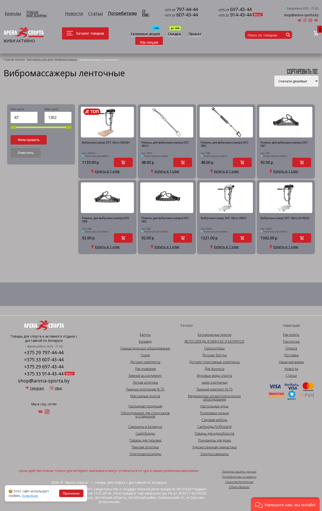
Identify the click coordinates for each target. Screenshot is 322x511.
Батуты (145, 334)
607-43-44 (181, 15)
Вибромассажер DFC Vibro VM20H (106, 143)
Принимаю (71, 493)
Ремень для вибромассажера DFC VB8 (106, 220)
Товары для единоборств (214, 433)
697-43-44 (235, 9)
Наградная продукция (145, 406)
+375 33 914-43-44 (43, 373)
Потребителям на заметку (239, 476)
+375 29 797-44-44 (43, 352)
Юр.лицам (149, 42)
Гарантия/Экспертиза (239, 482)
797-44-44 (181, 9)
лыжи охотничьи (214, 382)
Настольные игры (214, 406)
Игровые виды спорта (214, 375)
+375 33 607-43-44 (43, 359)
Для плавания (145, 368)
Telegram (36, 388)
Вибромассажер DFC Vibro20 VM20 (284, 218)
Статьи (95, 13)
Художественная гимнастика (214, 447)
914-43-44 (235, 15)
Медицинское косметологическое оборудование (214, 397)
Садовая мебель (214, 420)
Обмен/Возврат (239, 487)
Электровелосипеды (145, 454)
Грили (145, 355)
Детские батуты (214, 355)
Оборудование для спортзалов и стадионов (145, 414)
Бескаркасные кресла (214, 334)
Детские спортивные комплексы (214, 362)
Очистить (26, 152)
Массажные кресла (145, 396)
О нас (145, 12)
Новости (74, 13)
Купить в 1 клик (107, 171)
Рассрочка (291, 341)
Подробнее (30, 496)
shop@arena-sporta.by (301, 15)
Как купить (291, 334)
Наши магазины (36, 13)
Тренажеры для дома (214, 440)
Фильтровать (29, 139)
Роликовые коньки (214, 413)
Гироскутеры (214, 348)
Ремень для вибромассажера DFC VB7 (284, 144)
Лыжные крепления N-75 (145, 389)
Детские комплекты (145, 362)
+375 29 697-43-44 (43, 366)
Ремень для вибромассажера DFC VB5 (165, 220)
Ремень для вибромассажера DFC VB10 (165, 144)
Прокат (195, 34)
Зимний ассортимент (145, 375)
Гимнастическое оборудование (145, 348)
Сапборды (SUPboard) (214, 426)
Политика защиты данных (239, 471)
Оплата (291, 348)
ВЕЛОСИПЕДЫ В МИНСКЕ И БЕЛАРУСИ (214, 341)
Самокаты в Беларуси (145, 426)
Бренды (13, 13)
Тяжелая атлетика (145, 447)
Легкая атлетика (145, 382)
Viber (58, 388)
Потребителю (122, 13)
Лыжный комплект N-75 (214, 389)
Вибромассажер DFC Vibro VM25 (223, 218)
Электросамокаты (214, 454)
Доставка (291, 355)
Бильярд (145, 341)
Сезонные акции (145, 34)
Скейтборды (145, 433)
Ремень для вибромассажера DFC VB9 (224, 144)
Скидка (174, 34)
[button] (285, 504)
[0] (316, 33)
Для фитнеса (214, 368)
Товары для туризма (145, 440)
